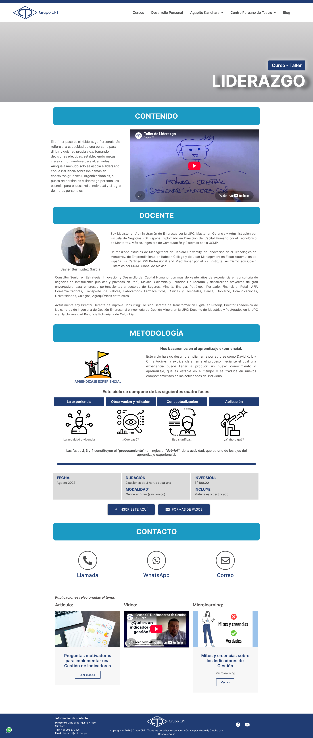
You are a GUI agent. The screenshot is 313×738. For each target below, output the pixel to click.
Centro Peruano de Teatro (251, 13)
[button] (286, 65)
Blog (286, 13)
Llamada (87, 575)
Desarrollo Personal (167, 13)
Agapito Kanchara (205, 13)
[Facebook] (238, 724)
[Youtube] (247, 724)
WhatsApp (156, 575)
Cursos (138, 13)
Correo (225, 575)
